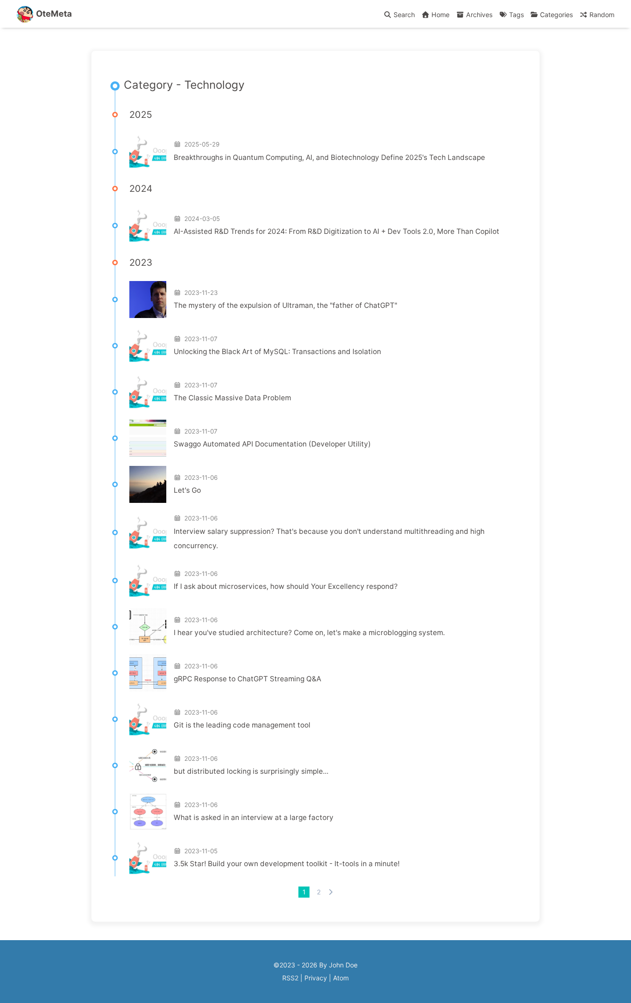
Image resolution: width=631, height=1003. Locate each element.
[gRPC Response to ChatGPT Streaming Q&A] (147, 672)
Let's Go (187, 490)
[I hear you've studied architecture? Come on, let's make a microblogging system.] (147, 626)
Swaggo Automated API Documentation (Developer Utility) (272, 444)
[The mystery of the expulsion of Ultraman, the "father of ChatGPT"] (147, 299)
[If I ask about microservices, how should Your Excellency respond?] (147, 580)
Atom (341, 978)
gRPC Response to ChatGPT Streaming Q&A (247, 678)
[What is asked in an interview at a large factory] (147, 811)
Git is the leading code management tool (242, 725)
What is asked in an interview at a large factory (254, 817)
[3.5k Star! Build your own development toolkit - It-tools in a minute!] (147, 857)
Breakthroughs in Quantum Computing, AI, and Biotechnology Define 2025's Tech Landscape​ (329, 157)
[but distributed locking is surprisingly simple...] (147, 765)
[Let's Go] (147, 484)
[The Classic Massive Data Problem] (147, 391)
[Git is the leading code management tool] (147, 719)
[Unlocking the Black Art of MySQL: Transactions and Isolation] (147, 345)
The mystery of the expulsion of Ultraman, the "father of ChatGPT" (285, 305)
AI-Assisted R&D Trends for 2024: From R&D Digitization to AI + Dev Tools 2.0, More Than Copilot (336, 231)
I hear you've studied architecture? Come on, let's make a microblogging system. (309, 632)
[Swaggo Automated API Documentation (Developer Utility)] (147, 438)
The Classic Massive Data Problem (232, 397)
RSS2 (290, 978)
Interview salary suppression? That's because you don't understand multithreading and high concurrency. (329, 538)
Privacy (315, 978)
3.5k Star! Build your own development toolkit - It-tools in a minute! (287, 863)
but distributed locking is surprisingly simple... (251, 771)
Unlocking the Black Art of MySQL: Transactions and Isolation (277, 351)
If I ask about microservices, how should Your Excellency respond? (286, 586)
